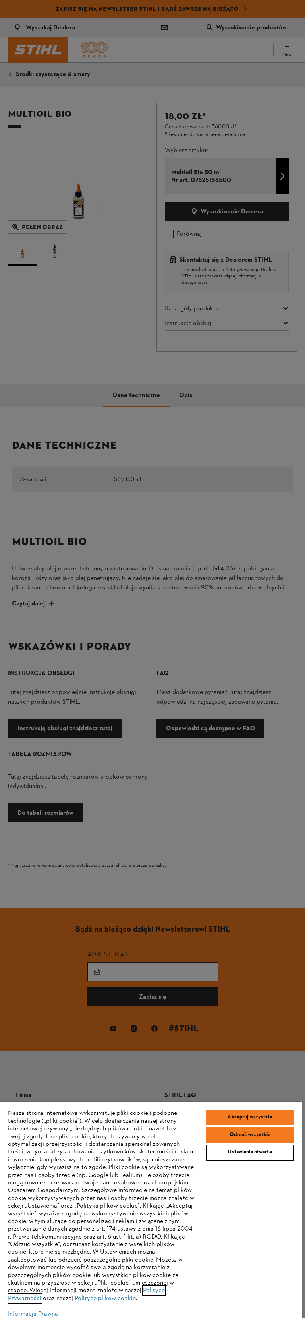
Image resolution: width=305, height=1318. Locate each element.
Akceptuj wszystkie (250, 1117)
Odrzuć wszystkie (250, 1134)
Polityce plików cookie (105, 1298)
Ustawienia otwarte (250, 1152)
